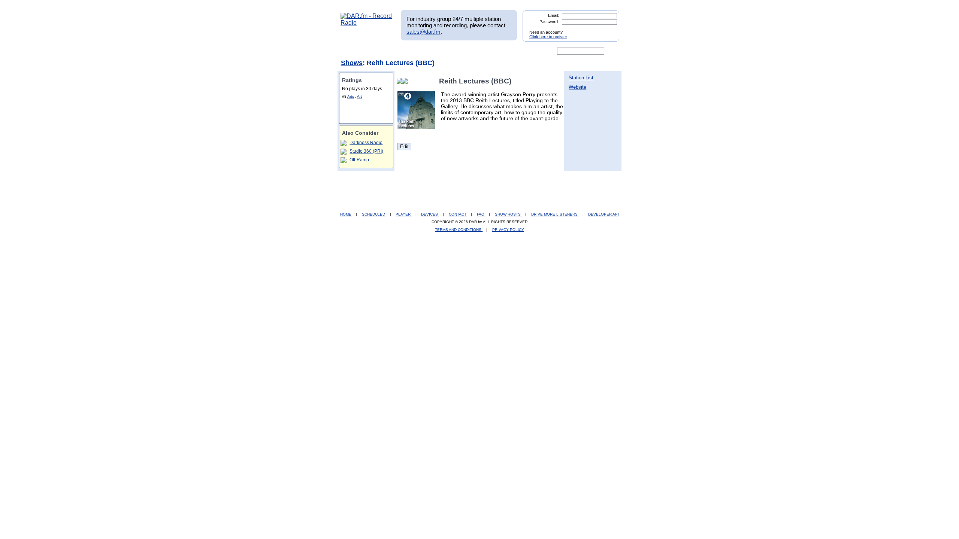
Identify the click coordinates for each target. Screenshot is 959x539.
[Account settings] (516, 51)
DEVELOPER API (603, 214)
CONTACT (458, 214)
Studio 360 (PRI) (366, 151)
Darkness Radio (366, 142)
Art (359, 96)
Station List (581, 77)
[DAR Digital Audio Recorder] (353, 51)
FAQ (481, 214)
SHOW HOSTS (508, 214)
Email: (553, 15)
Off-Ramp (359, 159)
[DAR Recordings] (390, 51)
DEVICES (430, 214)
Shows (352, 63)
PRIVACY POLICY (508, 230)
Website (577, 87)
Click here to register (548, 36)
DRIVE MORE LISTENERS (555, 214)
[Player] (426, 51)
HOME (346, 214)
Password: (549, 21)
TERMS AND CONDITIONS (458, 230)
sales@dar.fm (423, 31)
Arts (350, 96)
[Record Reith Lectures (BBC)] (406, 81)
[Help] (457, 51)
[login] (607, 29)
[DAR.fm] (366, 22)
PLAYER (404, 214)
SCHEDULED (374, 214)
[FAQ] (486, 51)
